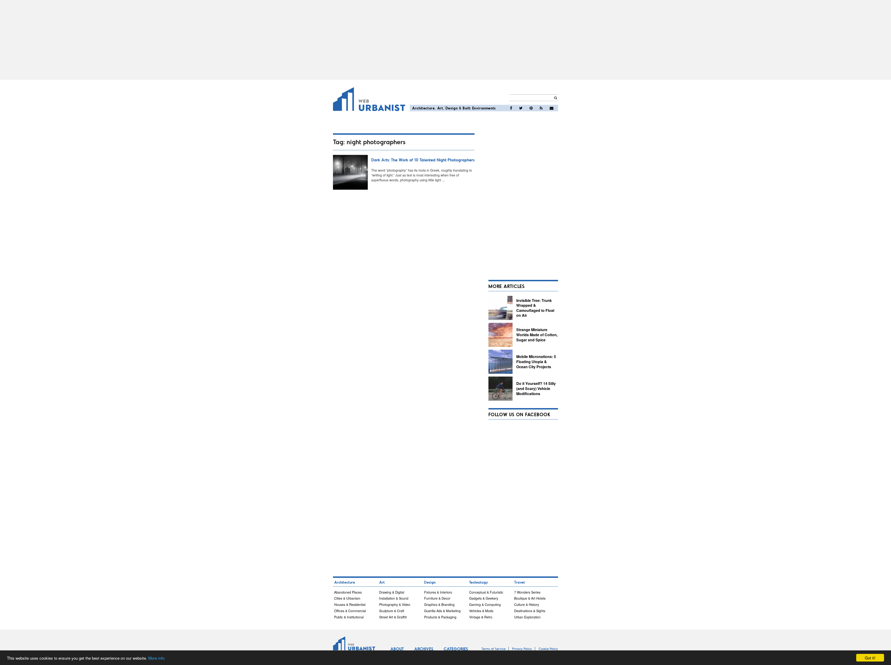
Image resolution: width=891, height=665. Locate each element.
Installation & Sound (393, 598)
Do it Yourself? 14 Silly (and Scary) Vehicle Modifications (536, 388)
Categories (456, 649)
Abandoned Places (348, 592)
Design (452, 108)
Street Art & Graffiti (393, 617)
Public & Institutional (349, 617)
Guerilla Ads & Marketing (442, 610)
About (397, 649)
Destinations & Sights (529, 610)
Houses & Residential (349, 604)
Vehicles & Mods (481, 610)
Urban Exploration (527, 617)
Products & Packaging (440, 617)
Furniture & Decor (437, 598)
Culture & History (526, 604)
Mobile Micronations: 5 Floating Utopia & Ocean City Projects (536, 361)
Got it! (870, 658)
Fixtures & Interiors (438, 592)
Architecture (423, 108)
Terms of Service (493, 649)
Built (467, 108)
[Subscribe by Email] (551, 108)
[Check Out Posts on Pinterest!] (531, 108)
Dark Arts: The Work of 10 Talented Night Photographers (423, 159)
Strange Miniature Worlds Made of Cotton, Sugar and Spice (537, 334)
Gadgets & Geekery (483, 598)
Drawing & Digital (391, 592)
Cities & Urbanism (347, 598)
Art (440, 108)
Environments (484, 108)
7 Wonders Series (527, 592)
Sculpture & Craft (391, 610)
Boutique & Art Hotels (530, 598)
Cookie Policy (548, 649)
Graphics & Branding (439, 604)
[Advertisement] (445, 39)
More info (156, 658)
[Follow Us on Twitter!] (521, 108)
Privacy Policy (522, 649)
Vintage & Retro (480, 617)
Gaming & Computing (485, 604)
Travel (519, 582)
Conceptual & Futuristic (486, 592)
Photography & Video (394, 604)
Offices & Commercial (350, 610)
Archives (423, 649)
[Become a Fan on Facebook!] (511, 108)
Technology (478, 582)
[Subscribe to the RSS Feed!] (541, 108)
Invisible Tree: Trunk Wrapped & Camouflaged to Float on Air (535, 308)
